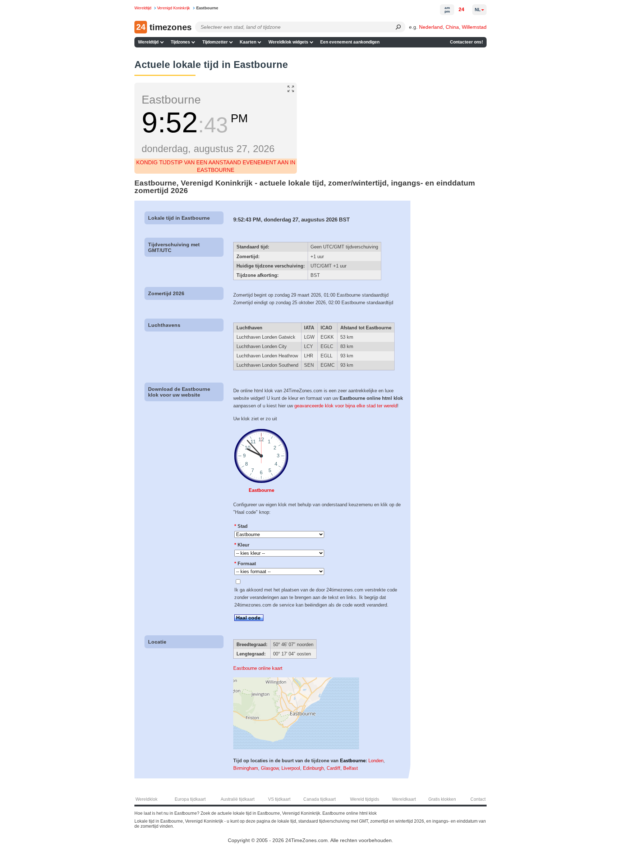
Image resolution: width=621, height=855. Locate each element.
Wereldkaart (404, 799)
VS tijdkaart (279, 799)
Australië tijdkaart (237, 799)
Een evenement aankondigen (350, 42)
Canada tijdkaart (319, 799)
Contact (478, 799)
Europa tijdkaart (190, 799)
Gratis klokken (442, 799)
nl (477, 9)
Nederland (431, 27)
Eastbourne (261, 490)
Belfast (350, 768)
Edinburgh (313, 768)
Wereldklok (146, 799)
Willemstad (474, 27)
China (452, 27)
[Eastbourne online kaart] (296, 747)
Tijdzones (180, 42)
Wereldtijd (148, 42)
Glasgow (270, 768)
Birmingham (245, 768)
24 (461, 9)
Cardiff (333, 768)
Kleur (241, 545)
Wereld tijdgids (364, 799)
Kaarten (248, 42)
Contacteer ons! (466, 42)
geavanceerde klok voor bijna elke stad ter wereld (345, 405)
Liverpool (290, 768)
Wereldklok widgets (288, 42)
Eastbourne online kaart (257, 668)
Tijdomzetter (215, 42)
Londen (375, 760)
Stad (241, 526)
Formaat (245, 563)
